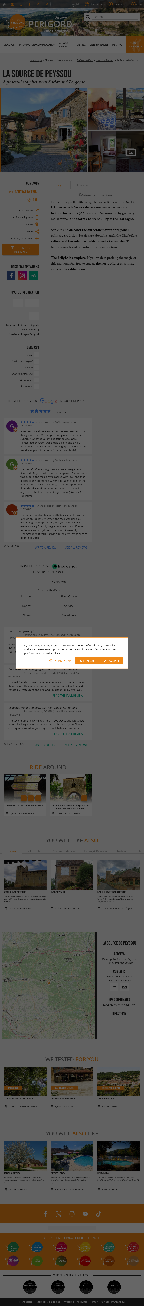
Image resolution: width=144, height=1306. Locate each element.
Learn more (62, 661)
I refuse (89, 661)
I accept (113, 661)
